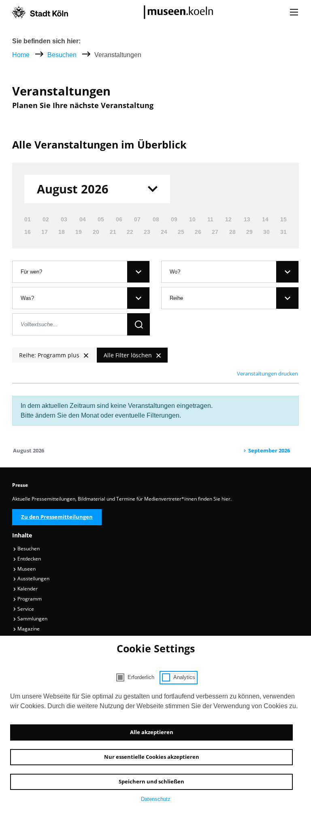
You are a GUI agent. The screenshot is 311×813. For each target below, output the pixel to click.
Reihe (176, 298)
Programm (29, 598)
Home (21, 54)
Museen (26, 568)
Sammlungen (31, 618)
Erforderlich (141, 677)
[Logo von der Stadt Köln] (40, 12)
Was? (27, 298)
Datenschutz (155, 799)
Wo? (175, 272)
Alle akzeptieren (151, 732)
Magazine (28, 628)
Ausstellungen (32, 578)
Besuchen (62, 54)
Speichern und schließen (151, 781)
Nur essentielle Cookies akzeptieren (151, 756)
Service (25, 608)
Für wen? (31, 272)
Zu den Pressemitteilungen (57, 516)
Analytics (184, 677)
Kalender (27, 588)
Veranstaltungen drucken (267, 373)
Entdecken (28, 558)
